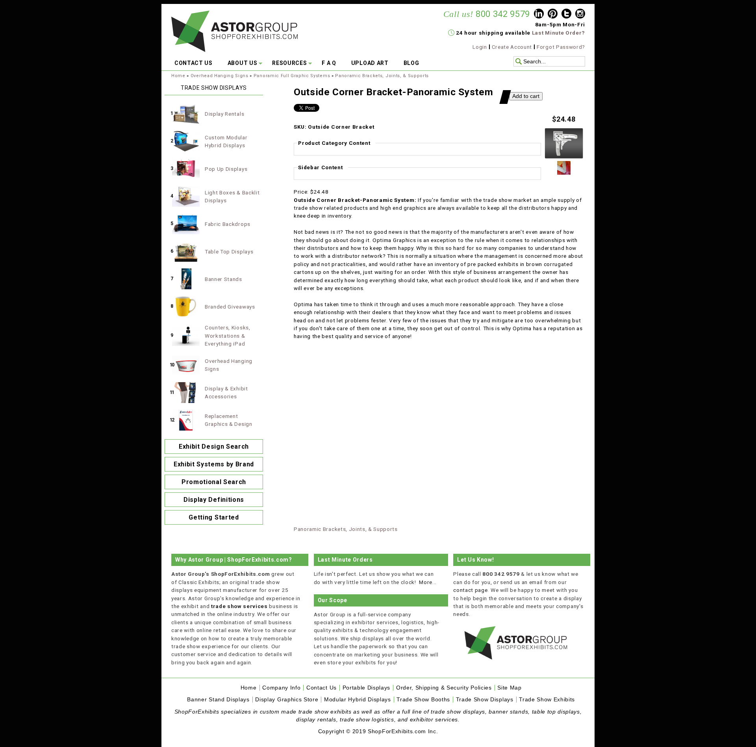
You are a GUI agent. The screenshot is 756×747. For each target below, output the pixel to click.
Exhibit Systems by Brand (214, 464)
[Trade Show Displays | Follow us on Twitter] (566, 14)
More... (428, 582)
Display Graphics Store (286, 700)
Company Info (281, 688)
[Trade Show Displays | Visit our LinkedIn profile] (539, 14)
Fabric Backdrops (227, 224)
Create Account (512, 46)
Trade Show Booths (423, 700)
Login (479, 46)
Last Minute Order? (558, 33)
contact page (470, 590)
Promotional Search (214, 482)
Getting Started (214, 517)
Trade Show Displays (484, 700)
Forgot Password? (561, 46)
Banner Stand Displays (218, 700)
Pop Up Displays (226, 169)
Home (178, 75)
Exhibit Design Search (214, 446)
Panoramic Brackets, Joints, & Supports (382, 75)
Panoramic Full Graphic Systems (292, 75)
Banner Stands (223, 279)
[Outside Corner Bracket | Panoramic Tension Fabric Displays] (564, 157)
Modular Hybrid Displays (357, 700)
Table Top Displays (229, 251)
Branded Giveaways (230, 306)
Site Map (509, 688)
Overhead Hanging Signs (219, 75)
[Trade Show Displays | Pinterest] (553, 14)
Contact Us (321, 688)
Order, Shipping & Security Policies (444, 688)
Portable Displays (367, 688)
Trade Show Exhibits (547, 700)
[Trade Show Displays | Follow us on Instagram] (580, 14)
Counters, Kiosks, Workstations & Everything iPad (227, 335)
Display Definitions (213, 499)
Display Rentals (224, 114)
